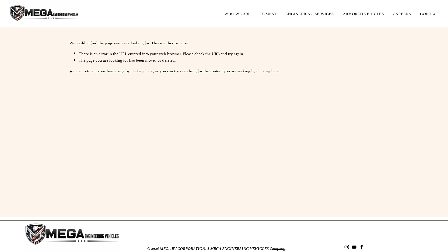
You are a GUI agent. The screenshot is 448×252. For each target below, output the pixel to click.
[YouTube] (354, 247)
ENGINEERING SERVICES (309, 13)
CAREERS (402, 13)
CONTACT (429, 13)
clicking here (142, 70)
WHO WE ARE (237, 13)
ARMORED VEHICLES (363, 13)
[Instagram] (346, 247)
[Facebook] (361, 247)
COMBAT (267, 13)
